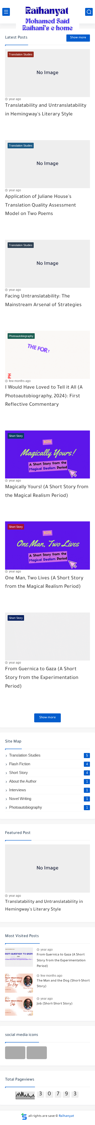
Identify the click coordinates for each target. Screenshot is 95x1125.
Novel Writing (48, 798)
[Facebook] (37, 1052)
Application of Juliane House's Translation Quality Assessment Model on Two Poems (40, 205)
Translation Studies (48, 755)
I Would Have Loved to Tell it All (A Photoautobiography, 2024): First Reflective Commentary (44, 396)
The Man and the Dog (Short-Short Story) (63, 983)
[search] (89, 12)
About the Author (48, 781)
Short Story (48, 772)
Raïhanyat (66, 1116)
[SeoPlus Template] (24, 1116)
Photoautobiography (48, 807)
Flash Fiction (48, 764)
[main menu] (6, 12)
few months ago (20, 381)
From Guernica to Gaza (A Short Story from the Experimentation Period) (41, 678)
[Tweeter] (15, 1052)
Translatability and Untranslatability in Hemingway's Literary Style (44, 906)
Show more (78, 38)
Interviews (48, 790)
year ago (15, 99)
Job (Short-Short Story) (54, 1004)
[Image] (47, 868)
